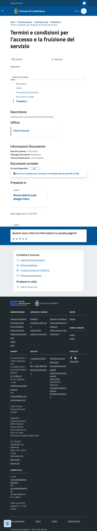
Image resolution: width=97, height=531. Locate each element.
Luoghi (72, 334)
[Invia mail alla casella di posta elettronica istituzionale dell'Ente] (18, 387)
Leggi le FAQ (55, 379)
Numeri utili (14, 463)
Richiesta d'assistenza (58, 395)
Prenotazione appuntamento (58, 389)
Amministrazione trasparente (58, 374)
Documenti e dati (41, 22)
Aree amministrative (18, 319)
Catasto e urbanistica (38, 334)
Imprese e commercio (58, 319)
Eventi (72, 338)
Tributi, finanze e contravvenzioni (58, 332)
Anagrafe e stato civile (38, 324)
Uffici (12, 345)
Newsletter (74, 361)
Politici (12, 341)
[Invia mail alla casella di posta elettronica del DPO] (18, 481)
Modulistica (56, 22)
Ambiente (34, 319)
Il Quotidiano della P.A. (38, 360)
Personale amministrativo (18, 336)
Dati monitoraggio (17, 521)
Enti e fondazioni (17, 326)
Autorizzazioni (35, 330)
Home (12, 22)
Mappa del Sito (74, 521)
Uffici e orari (15, 459)
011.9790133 (15, 376)
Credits (54, 521)
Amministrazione (25, 22)
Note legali (54, 362)
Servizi (16, 190)
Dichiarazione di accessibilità (58, 368)
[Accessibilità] (7, 523)
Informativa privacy (57, 358)
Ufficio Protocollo (21, 130)
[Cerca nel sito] (83, 11)
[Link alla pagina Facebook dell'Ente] (71, 358)
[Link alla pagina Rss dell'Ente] (75, 358)
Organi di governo (17, 330)
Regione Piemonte (16, 3)
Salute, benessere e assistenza (58, 324)
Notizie (72, 319)
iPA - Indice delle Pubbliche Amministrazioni (38, 370)
